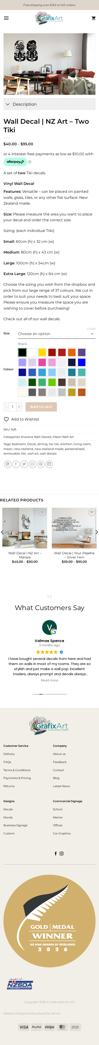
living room (82, 444)
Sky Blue (42, 372)
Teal (72, 372)
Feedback (60, 762)
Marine (57, 817)
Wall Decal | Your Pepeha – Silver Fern (74, 555)
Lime (52, 382)
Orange (72, 352)
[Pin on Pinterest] (41, 464)
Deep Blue (22, 372)
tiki (23, 453)
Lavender (22, 362)
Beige (81, 382)
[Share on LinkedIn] (49, 464)
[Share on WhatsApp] (8, 464)
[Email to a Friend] (32, 464)
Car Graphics (62, 833)
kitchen (66, 444)
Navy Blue (72, 362)
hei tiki (54, 444)
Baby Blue (62, 372)
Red (62, 352)
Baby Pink (62, 362)
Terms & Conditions (16, 770)
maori (7, 449)
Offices (57, 825)
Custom (9, 833)
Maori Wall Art (63, 437)
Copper (81, 392)
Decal (31, 444)
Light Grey (52, 392)
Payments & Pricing (17, 778)
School (57, 809)
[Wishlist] (89, 85)
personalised (74, 449)
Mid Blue (32, 372)
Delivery (9, 754)
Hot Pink (42, 362)
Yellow (42, 352)
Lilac (32, 362)
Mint (22, 382)
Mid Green (42, 382)
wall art (32, 453)
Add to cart (41, 407)
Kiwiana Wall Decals (36, 437)
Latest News (61, 786)
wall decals (48, 453)
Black (22, 352)
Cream (22, 392)
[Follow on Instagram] (62, 854)
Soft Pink (52, 362)
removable (11, 453)
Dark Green (32, 382)
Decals (8, 809)
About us (59, 754)
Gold (72, 392)
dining (42, 444)
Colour (8, 369)
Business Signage (15, 825)
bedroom (19, 444)
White (32, 352)
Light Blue (52, 372)
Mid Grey (42, 392)
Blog (56, 778)
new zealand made (49, 449)
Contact (58, 770)
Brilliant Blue (81, 362)
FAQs (7, 762)
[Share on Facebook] (16, 464)
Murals (8, 817)
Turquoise (81, 372)
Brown (62, 382)
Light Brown (72, 382)
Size (6, 333)
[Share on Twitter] (24, 464)
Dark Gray (32, 392)
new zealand (23, 449)
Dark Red (52, 352)
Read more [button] (49, 680)
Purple (81, 352)
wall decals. (49, 319)
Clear (91, 328)
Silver (62, 392)
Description (25, 104)
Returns (9, 786)
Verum (56, 1013)
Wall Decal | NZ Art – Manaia (24, 555)
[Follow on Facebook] (56, 854)
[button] (6, 18)
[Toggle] (7, 105)
